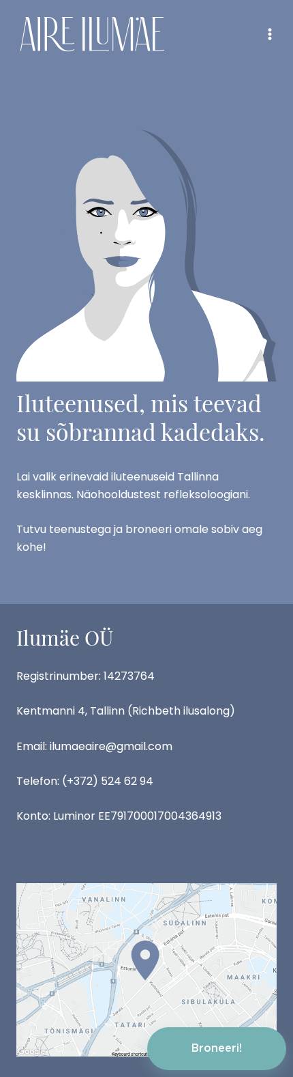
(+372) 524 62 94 (107, 781)
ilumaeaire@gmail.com (111, 746)
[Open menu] (270, 34)
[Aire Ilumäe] (92, 34)
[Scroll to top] (259, 994)
